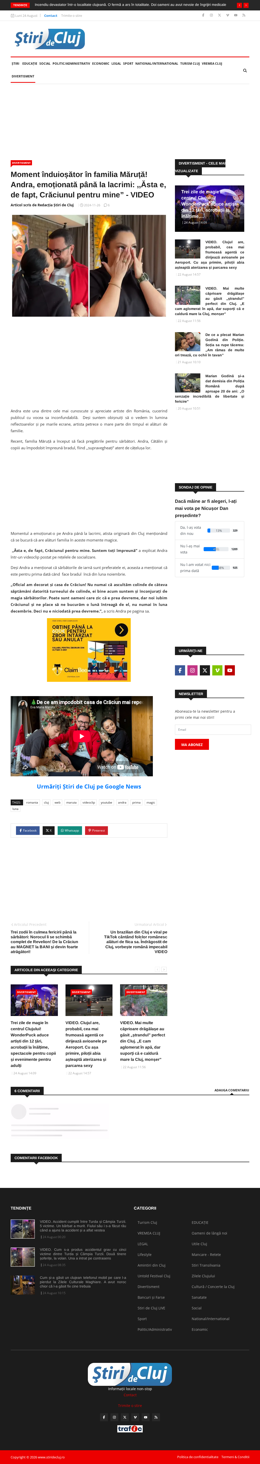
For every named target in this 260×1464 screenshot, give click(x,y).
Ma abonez (192, 744)
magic (151, 802)
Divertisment (23, 76)
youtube (106, 802)
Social (45, 63)
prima (136, 802)
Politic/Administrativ (71, 63)
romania (32, 802)
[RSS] (244, 15)
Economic (100, 63)
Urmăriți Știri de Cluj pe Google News (89, 786)
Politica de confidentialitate (197, 1457)
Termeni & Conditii (235, 1457)
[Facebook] (204, 15)
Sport (128, 63)
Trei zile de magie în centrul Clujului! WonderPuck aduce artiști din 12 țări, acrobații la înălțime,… (209, 204)
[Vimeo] (228, 15)
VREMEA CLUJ (212, 63)
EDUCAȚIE (30, 63)
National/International (156, 63)
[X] (220, 15)
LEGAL (116, 63)
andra (122, 802)
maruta (71, 802)
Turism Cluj (190, 63)
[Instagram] (212, 15)
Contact (50, 15)
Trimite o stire (71, 15)
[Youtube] (236, 15)
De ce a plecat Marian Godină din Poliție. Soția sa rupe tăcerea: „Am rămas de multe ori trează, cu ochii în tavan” (209, 345)
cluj (46, 802)
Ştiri (15, 63)
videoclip (89, 802)
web (57, 802)
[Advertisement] (130, 121)
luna (15, 809)
